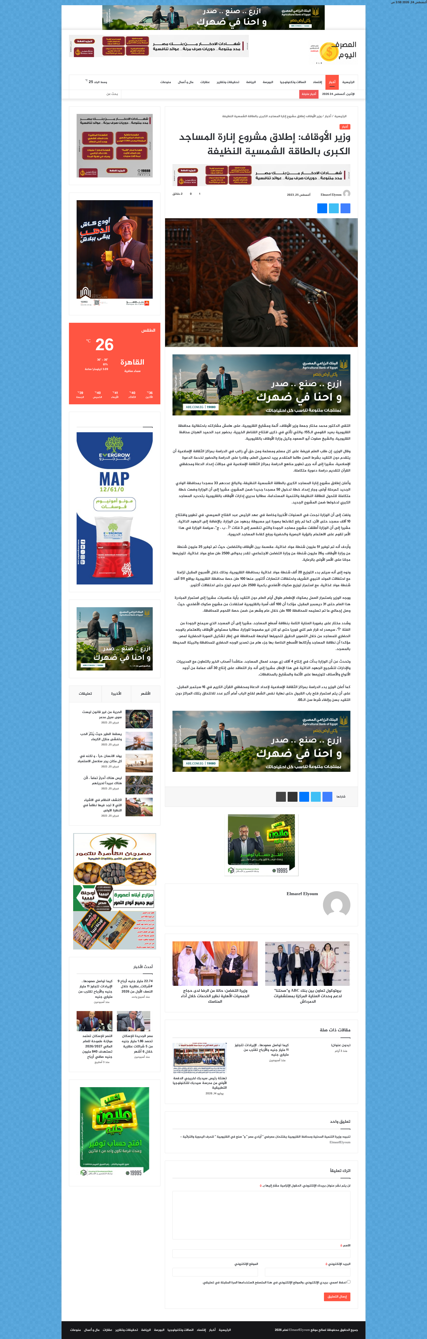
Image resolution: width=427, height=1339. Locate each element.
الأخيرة (116, 694)
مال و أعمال (185, 82)
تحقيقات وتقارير (228, 82)
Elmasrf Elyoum (331, 195)
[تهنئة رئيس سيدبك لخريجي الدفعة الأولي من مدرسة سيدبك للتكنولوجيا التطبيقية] (199, 1058)
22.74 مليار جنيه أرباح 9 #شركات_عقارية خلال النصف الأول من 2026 (135, 986)
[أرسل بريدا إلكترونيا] (318, 195)
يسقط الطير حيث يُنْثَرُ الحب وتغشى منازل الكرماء (101, 736)
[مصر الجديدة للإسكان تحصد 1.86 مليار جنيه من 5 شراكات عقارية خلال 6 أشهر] (135, 1021)
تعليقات (85, 694)
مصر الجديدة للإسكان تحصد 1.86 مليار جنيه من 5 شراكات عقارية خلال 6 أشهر (137, 1044)
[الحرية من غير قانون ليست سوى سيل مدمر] (139, 719)
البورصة (268, 82)
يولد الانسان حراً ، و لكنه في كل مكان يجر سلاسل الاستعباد (99, 758)
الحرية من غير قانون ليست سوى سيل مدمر (102, 714)
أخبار (332, 82)
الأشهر (145, 694)
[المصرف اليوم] (333, 52)
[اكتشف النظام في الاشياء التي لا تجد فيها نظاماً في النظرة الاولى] (139, 807)
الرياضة (251, 82)
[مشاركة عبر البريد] (293, 797)
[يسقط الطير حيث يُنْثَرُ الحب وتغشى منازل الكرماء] (139, 741)
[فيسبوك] (345, 208)
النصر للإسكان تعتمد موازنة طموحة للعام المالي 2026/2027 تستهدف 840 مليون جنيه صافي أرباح (97, 1046)
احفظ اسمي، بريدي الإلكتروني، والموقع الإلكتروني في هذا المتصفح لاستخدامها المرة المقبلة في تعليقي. (274, 1282)
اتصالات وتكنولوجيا (293, 82)
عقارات (205, 82)
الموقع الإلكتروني (246, 1264)
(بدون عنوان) (340, 1045)
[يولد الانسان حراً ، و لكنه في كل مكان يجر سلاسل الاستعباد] (139, 763)
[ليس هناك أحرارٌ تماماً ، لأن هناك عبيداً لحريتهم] (139, 785)
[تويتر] (334, 208)
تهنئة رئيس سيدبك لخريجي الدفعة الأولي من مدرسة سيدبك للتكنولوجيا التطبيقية (200, 1083)
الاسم (345, 1245)
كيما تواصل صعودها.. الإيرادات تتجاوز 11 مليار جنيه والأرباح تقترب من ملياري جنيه (262, 1050)
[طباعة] (281, 797)
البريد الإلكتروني (337, 1264)
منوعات (165, 82)
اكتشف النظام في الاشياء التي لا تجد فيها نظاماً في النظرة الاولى (102, 805)
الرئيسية (348, 82)
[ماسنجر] (322, 208)
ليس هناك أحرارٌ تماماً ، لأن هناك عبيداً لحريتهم (103, 780)
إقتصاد (317, 82)
